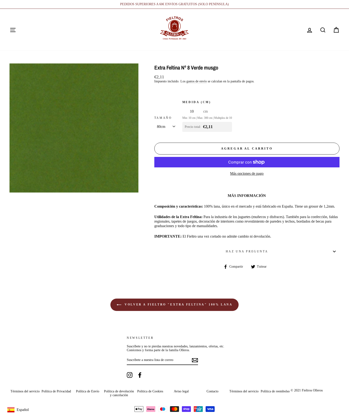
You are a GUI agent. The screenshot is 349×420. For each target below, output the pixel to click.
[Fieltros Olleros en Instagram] (129, 375)
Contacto (212, 391)
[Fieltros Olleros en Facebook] (140, 375)
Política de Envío (87, 391)
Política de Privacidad (56, 391)
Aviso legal (181, 391)
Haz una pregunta (247, 251)
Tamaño (163, 118)
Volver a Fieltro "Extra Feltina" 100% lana (178, 304)
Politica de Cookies (150, 391)
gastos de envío (196, 81)
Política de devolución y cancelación (119, 393)
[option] (174, 4)
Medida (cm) (196, 102)
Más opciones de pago (247, 173)
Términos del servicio (25, 391)
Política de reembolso (275, 391)
